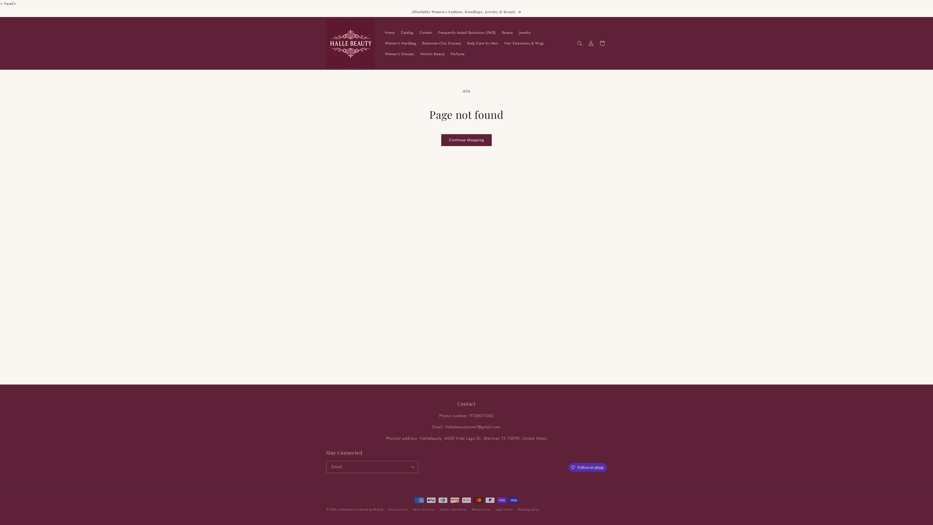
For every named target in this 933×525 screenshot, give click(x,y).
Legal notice (504, 508)
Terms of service (424, 508)
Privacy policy (398, 508)
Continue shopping (466, 140)
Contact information (453, 508)
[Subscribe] (412, 465)
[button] (579, 43)
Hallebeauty (347, 508)
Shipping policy (528, 508)
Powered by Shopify (369, 508)
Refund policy (481, 508)
